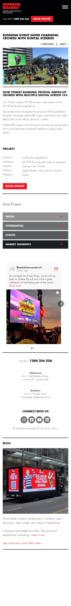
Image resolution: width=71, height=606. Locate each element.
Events (10, 235)
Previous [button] (8, 66)
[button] (6, 304)
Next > (64, 44)
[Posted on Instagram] (56, 269)
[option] (35, 66)
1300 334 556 (16, 19)
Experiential (15, 226)
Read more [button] (15, 285)
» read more (52, 523)
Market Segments (18, 244)
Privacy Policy (51, 428)
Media (10, 216)
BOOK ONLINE (14, 186)
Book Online (42, 19)
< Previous (47, 44)
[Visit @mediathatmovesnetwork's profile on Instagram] (12, 269)
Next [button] (62, 66)
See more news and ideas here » (22, 543)
